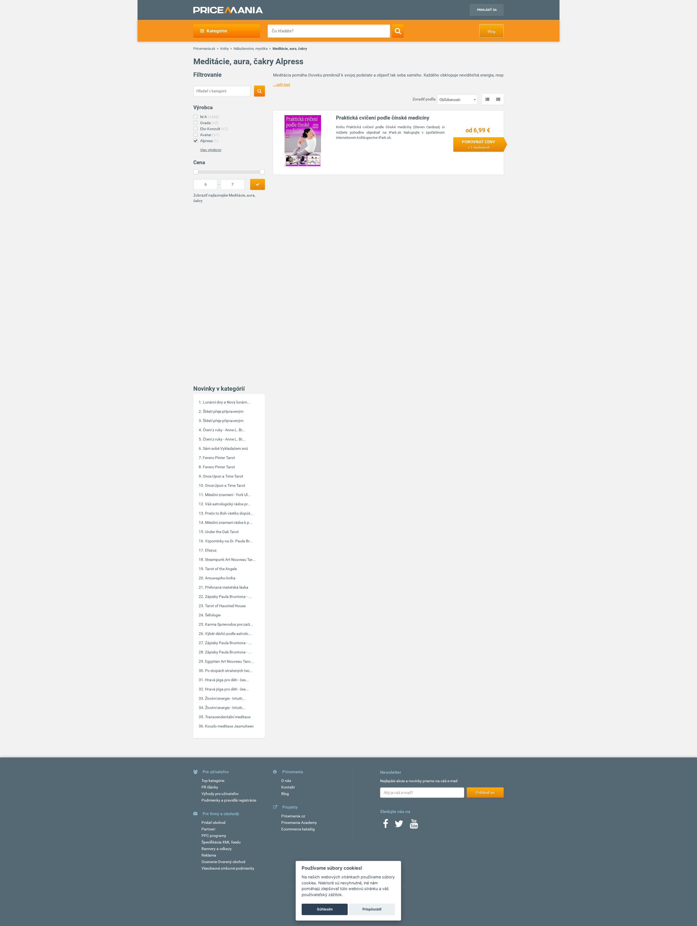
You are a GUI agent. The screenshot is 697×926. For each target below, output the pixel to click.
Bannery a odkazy (216, 848)
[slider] (195, 171)
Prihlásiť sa (487, 10)
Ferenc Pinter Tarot (219, 458)
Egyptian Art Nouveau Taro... (229, 661)
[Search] (398, 30)
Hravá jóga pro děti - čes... (227, 680)
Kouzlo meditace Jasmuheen (229, 726)
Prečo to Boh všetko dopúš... (229, 513)
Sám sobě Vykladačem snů (225, 448)
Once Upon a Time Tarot (223, 476)
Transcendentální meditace (227, 717)
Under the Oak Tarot (222, 532)
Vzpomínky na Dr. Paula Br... (229, 541)
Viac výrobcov (210, 150)
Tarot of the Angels (221, 569)
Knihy (224, 49)
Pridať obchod (213, 822)
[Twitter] (399, 825)
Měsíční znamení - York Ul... (228, 495)
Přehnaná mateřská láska (226, 587)
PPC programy (213, 835)
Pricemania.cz (293, 816)
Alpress (209, 141)
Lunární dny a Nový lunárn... (226, 402)
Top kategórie (212, 780)
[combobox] (457, 99)
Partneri (208, 829)
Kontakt (288, 787)
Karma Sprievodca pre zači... (229, 624)
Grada (209, 123)
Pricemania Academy (299, 822)
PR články (209, 787)
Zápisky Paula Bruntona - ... (228, 596)
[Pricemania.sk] (228, 10)
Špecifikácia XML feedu (221, 842)
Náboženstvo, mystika (251, 49)
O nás (286, 780)
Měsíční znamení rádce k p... (228, 522)
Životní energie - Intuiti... (225, 698)
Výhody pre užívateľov (220, 793)
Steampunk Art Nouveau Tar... (230, 559)
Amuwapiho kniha (220, 578)
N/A (209, 117)
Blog (491, 31)
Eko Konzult (214, 129)
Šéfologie (213, 615)
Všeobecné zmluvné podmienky (227, 868)
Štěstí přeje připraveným (223, 411)
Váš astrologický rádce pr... (228, 504)
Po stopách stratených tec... (229, 670)
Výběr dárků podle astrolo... (228, 633)
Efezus (210, 550)
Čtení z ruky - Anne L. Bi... (224, 430)
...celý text (281, 84)
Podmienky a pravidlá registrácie (228, 800)
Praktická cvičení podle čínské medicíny (382, 118)
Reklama (208, 855)
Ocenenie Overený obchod (223, 862)
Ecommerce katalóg (298, 829)
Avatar (209, 135)
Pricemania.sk (204, 49)
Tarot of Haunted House (225, 606)
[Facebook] (385, 825)
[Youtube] (414, 825)
